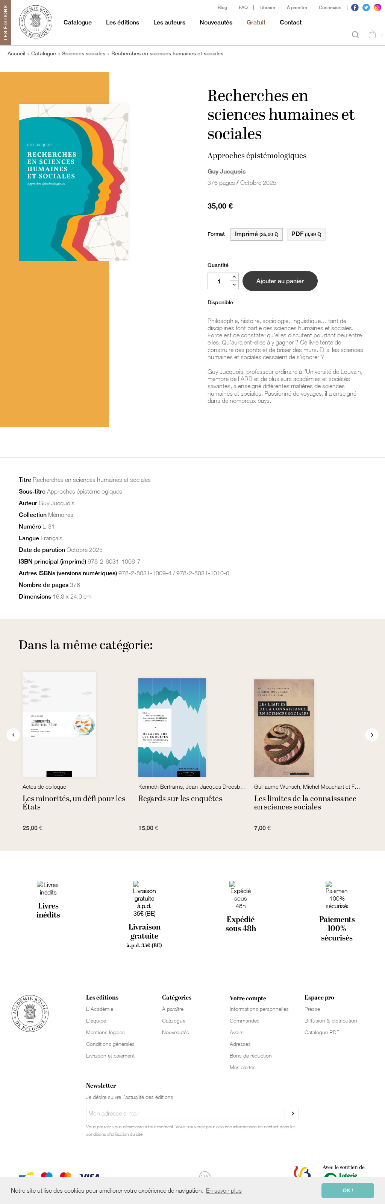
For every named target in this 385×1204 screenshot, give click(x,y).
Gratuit (256, 22)
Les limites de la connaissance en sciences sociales (305, 803)
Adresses (240, 1044)
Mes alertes (243, 1067)
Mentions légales (105, 1032)
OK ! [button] (348, 1190)
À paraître (297, 7)
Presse (312, 1009)
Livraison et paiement (110, 1055)
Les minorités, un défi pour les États (74, 803)
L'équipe (96, 1020)
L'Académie (99, 1009)
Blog (222, 7)
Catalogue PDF (322, 1032)
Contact (291, 22)
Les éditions (122, 22)
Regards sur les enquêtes (180, 799)
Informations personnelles (259, 1009)
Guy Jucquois (227, 171)
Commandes (244, 1020)
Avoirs (237, 1032)
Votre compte (248, 998)
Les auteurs (169, 22)
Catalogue (78, 22)
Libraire (267, 7)
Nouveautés (216, 22)
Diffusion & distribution (331, 1020)
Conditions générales (110, 1044)
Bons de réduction (251, 1055)
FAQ (243, 7)
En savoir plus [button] (224, 1190)
